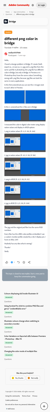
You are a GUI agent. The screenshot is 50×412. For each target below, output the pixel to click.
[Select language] (33, 5)
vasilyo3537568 (14, 52)
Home (8, 12)
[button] (4, 6)
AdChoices (11, 409)
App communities (19, 12)
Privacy (34, 396)
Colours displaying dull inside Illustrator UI (21, 293)
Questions (9, 14)
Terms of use (26, 396)
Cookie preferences (11, 400)
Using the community (12, 396)
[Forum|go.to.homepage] (19, 5)
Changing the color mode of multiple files (20, 351)
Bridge (31, 12)
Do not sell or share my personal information (20, 404)
